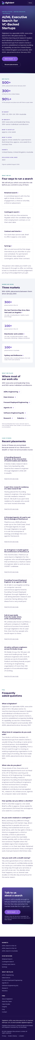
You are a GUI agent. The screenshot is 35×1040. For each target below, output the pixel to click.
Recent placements (11, 64)
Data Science (9, 397)
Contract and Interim (8, 964)
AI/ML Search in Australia (10, 951)
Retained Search (7, 959)
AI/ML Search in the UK (9, 948)
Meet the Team (7, 1001)
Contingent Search (8, 961)
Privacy (4, 1036)
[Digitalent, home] (8, 2)
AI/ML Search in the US (9, 945)
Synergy (4, 967)
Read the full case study (11, 479)
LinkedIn (21, 1036)
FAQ (3, 1009)
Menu (30, 3)
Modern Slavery (12, 1036)
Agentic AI (8, 408)
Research (7, 418)
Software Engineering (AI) (14, 413)
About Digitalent (7, 999)
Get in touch (9, 59)
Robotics (20, 418)
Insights (4, 1006)
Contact (4, 1012)
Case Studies (6, 1004)
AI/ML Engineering (11, 392)
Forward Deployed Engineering (16, 402)
